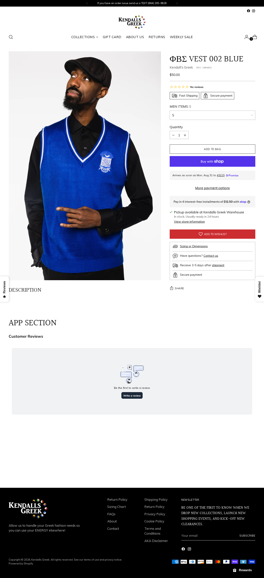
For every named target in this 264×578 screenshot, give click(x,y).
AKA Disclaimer (156, 541)
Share (179, 288)
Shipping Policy (156, 499)
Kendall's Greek (181, 67)
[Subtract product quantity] (184, 135)
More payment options (212, 188)
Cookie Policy (154, 521)
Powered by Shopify (21, 563)
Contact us (211, 255)
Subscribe (247, 535)
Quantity (176, 127)
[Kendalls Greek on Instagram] (253, 11)
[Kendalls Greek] (132, 22)
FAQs (111, 514)
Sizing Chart (116, 507)
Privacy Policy (154, 514)
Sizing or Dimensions (194, 246)
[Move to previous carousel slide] (243, 474)
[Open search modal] (11, 37)
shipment (218, 265)
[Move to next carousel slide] (252, 474)
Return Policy (117, 499)
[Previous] (87, 3)
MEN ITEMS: (180, 106)
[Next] (177, 3)
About (112, 521)
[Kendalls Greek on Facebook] (248, 11)
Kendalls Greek (40, 559)
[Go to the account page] (245, 37)
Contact (113, 528)
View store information (189, 221)
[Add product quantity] (173, 135)
